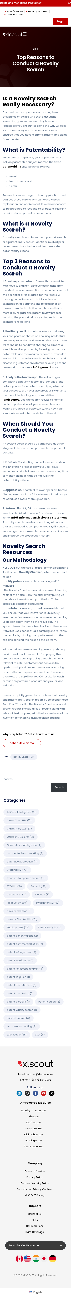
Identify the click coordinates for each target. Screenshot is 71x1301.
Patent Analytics (50, 927)
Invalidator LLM (48, 903)
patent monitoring (20, 993)
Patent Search (49, 1001)
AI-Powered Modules (35, 1102)
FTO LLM (14, 886)
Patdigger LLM (18, 927)
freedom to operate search (26, 878)
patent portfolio (18, 1001)
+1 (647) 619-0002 (40, 1079)
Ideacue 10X (17, 903)
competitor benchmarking (25, 853)
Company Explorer (20, 837)
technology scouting (22, 1026)
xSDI (40, 1034)
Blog (35, 48)
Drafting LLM (17, 870)
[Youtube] (43, 1093)
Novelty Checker (19, 911)
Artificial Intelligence (21, 812)
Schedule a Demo (22, 743)
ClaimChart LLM (19, 828)
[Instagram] (27, 1093)
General (39, 886)
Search (8, 779)
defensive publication (22, 861)
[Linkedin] (19, 1093)
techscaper (17, 1034)
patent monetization (22, 985)
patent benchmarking (22, 935)
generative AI (17, 894)
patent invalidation (20, 960)
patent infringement (21, 952)
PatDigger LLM (34, 1140)
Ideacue (42, 894)
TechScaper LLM (33, 1146)
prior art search (18, 1018)
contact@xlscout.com (39, 1074)
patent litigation (18, 977)
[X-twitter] (51, 1093)
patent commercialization (25, 944)
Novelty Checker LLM (23, 756)
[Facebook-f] (35, 1093)
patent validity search (22, 1010)
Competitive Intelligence (24, 845)
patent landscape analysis (25, 968)
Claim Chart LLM (19, 820)
